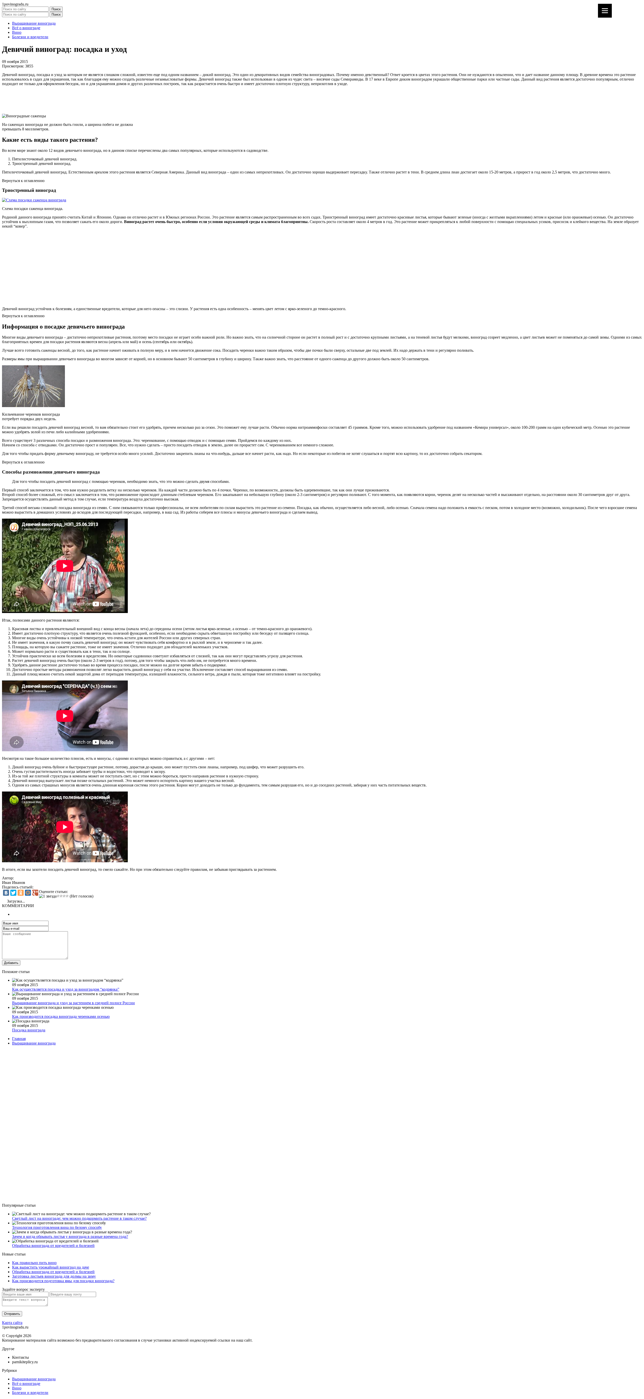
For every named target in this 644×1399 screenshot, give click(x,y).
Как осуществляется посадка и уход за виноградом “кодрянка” (65, 989)
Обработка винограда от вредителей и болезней (53, 1245)
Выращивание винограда (34, 23)
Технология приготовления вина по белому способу (57, 1227)
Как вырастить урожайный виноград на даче (50, 1267)
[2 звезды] (58, 896)
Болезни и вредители (30, 37)
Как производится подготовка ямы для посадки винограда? (63, 1281)
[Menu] (605, 11)
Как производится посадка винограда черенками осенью (61, 1016)
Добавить (11, 963)
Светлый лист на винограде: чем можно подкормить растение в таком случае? (79, 1218)
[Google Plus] (35, 893)
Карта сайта (12, 1322)
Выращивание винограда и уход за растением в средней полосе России (73, 1003)
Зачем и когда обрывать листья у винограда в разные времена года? (70, 1236)
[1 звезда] (48, 896)
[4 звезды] (64, 896)
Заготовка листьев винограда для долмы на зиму (54, 1276)
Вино (16, 32)
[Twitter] (13, 893)
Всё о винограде (26, 28)
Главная (19, 1038)
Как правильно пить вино (34, 1263)
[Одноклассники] (21, 893)
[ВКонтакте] (6, 893)
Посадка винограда (28, 1030)
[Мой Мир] (28, 893)
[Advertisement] (153, 100)
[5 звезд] (67, 896)
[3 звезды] (61, 896)
